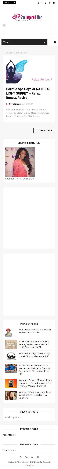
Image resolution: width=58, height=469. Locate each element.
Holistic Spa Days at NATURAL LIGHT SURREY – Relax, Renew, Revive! (28, 93)
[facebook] (41, 3)
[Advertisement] (29, 218)
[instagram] (54, 3)
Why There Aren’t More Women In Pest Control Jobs (35, 331)
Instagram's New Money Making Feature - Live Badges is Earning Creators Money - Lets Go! (35, 383)
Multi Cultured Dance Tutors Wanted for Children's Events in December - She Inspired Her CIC (35, 369)
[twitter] (45, 3)
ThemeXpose (22, 462)
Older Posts (44, 130)
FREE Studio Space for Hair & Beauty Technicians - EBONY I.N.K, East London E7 (34, 344)
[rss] (38, 3)
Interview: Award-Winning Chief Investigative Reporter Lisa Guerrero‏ (35, 395)
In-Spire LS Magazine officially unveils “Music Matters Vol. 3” (34, 355)
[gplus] (50, 3)
